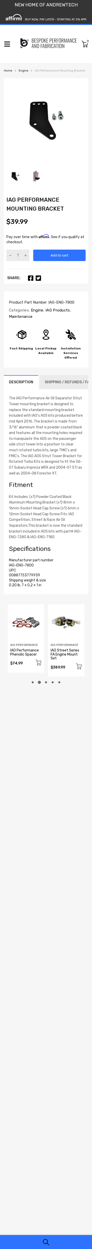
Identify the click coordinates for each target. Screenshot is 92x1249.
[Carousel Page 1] (32, 682)
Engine (36, 310)
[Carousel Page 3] (46, 682)
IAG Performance (24, 645)
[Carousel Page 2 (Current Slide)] (39, 682)
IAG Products (57, 310)
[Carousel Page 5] (59, 682)
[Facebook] (31, 278)
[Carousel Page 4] (52, 682)
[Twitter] (38, 278)
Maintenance (20, 316)
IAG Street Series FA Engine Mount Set (65, 654)
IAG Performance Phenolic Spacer (24, 652)
